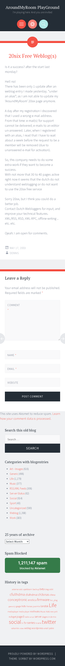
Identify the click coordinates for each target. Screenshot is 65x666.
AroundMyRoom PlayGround (32, 7)
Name (11, 355)
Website (12, 382)
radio (27, 617)
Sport (13, 503)
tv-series (29, 623)
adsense (15, 589)
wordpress (37, 628)
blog (47, 589)
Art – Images (16, 469)
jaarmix (36, 606)
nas (48, 611)
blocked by (36, 566)
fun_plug (53, 600)
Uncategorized (18, 508)
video (21, 628)
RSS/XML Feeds (18, 488)
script (32, 617)
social (15, 622)
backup (36, 589)
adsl (21, 589)
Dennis (14, 253)
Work (13, 518)
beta (42, 589)
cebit (51, 589)
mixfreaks (35, 611)
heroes (29, 606)
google (18, 606)
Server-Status (17, 493)
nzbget (12, 616)
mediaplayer (13, 611)
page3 (20, 616)
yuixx (51, 628)
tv (22, 623)
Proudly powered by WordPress (30, 653)
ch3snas (43, 594)
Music (13, 483)
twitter (49, 622)
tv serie (38, 623)
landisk (44, 606)
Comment (13, 307)
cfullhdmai (31, 594)
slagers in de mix (49, 616)
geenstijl (12, 606)
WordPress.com (44, 658)
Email (12, 369)
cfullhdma (17, 594)
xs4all (46, 628)
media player (24, 611)
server (38, 616)
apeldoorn (27, 589)
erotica (32, 600)
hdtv (24, 606)
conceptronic (17, 599)
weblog (27, 628)
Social (13, 498)
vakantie (15, 628)
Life (12, 478)
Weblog (14, 513)
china (52, 594)
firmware (43, 599)
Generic (14, 474)
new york (53, 611)
